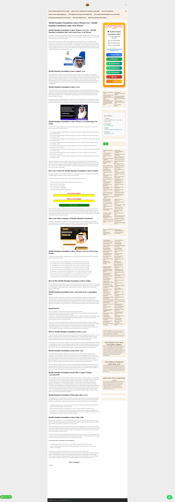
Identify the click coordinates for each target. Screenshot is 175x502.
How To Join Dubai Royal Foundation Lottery (119, 307)
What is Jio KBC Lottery (107, 165)
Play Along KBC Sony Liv (119, 169)
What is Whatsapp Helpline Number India (120, 246)
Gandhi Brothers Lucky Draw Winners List (119, 180)
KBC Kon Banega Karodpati (108, 299)
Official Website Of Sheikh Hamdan (119, 286)
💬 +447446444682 (114, 63)
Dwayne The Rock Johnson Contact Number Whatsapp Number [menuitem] (85, 11)
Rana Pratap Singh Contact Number (109, 197)
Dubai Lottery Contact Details (119, 251)
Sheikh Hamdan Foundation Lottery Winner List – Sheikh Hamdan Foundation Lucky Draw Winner (108, 102)
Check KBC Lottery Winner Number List (108, 287)
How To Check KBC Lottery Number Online (108, 246)
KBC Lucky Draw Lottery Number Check (119, 177)
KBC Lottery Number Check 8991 (107, 295)
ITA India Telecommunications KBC (119, 172)
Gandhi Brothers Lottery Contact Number (108, 209)
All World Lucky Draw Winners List (119, 200)
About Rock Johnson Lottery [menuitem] (79, 17)
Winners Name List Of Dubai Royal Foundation (119, 270)
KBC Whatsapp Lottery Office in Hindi (119, 316)
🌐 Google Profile (114, 54)
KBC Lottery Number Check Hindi (119, 254)
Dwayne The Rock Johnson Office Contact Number (120, 216)
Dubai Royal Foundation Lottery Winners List (107, 254)
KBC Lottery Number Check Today (107, 257)
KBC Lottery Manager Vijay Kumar (120, 302)
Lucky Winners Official (107, 177)
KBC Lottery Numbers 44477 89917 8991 (107, 274)
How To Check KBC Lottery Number (120, 174)
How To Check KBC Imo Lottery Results (119, 241)
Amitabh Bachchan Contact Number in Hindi (108, 241)
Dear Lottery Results (107, 201)
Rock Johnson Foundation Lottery (108, 93)
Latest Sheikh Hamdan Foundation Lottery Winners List (119, 195)
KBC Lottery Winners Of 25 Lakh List (108, 304)
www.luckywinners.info (109, 133)
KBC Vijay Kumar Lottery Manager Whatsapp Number (108, 162)
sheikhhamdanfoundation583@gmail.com (114, 50)
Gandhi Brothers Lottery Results (119, 202)
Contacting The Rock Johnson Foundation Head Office (120, 102)
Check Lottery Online (119, 207)
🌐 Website (114, 81)
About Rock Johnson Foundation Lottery (107, 214)
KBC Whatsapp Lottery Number (119, 259)
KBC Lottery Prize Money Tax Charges (119, 295)
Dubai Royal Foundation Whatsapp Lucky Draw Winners (107, 270)
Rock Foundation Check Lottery (107, 204)
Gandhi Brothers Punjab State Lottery (107, 276)
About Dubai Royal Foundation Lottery (107, 249)
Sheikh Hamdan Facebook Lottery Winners (108, 298)
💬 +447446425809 (114, 72)
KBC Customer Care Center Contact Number (120, 205)
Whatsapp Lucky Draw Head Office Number (119, 304)
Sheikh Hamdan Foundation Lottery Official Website (120, 93)
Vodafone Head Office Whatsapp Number (107, 267)
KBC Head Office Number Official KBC (108, 319)
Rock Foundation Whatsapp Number (120, 223)
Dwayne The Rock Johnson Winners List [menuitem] (57, 14)
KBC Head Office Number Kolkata (108, 259)
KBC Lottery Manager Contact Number (107, 182)
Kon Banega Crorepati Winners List (118, 211)
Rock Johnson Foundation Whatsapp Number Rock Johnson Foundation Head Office (120, 98)
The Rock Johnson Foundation (117, 105)
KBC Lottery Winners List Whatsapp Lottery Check (119, 157)
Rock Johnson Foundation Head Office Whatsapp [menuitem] (60, 17)
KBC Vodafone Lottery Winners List (107, 185)
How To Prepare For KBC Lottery (108, 190)
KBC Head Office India (119, 208)
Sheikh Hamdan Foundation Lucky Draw (107, 284)
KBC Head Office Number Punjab (119, 162)
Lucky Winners (68, 500)
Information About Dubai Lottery (119, 281)
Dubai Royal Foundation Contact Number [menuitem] (97, 17)
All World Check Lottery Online (107, 207)
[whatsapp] (125, 5)
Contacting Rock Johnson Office (108, 221)
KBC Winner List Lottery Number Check (119, 167)
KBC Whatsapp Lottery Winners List (119, 188)
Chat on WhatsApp (108, 125)
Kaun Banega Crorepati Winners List (107, 175)
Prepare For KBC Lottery (108, 192)
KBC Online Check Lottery (119, 165)
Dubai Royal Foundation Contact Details (119, 233)
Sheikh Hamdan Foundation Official (106, 316)
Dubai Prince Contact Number (119, 283)
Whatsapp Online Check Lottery (119, 298)
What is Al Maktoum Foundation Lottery (118, 249)
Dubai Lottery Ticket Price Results (108, 230)
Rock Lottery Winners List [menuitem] (108, 11)
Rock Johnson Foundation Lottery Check (108, 314)
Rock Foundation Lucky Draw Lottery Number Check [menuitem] (80, 14)
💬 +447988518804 (114, 68)
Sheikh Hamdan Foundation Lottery (118, 262)
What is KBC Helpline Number (107, 307)
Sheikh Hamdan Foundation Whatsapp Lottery (119, 289)
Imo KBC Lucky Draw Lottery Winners (107, 154)
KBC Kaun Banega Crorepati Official (118, 243)
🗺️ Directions (114, 59)
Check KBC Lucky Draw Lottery (119, 185)
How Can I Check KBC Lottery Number (119, 257)
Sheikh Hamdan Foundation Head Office (119, 230)
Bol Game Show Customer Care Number (120, 155)
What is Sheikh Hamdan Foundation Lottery (118, 265)
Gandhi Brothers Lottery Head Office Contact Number (108, 310)
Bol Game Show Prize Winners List (107, 290)
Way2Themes (58, 500)
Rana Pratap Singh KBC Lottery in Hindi (107, 243)
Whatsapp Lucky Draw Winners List (107, 194)
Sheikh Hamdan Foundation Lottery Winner (108, 282)
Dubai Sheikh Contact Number (119, 324)
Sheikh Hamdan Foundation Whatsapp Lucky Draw (119, 151)
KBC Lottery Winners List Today (119, 278)
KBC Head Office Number (119, 163)
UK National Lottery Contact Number (118, 319)
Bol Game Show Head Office (107, 156)
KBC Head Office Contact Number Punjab (108, 302)
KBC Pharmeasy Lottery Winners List (119, 310)
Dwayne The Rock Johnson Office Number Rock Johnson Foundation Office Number (108, 96)
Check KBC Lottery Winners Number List (107, 170)
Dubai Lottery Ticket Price (108, 219)
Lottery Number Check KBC (107, 173)
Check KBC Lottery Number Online (107, 292)
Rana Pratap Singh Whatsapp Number (106, 200)
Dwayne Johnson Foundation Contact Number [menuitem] (59, 11)
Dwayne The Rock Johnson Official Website (120, 275)
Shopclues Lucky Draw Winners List (119, 267)
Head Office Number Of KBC (119, 214)
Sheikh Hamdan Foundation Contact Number (107, 233)
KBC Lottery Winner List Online (108, 180)
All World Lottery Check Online (107, 151)
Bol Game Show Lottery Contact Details (107, 251)
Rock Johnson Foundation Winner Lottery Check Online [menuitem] (107, 14)
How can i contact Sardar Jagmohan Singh (119, 220)
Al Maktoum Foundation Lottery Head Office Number (119, 313)
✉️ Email (114, 77)
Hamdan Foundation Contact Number (107, 279)
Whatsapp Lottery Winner (119, 218)
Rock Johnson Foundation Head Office (108, 159)
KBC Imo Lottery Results (119, 159)
